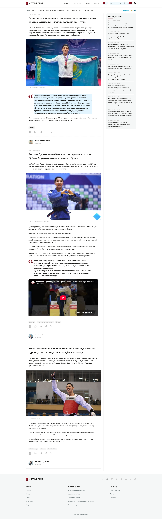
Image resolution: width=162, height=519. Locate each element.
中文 (124, 3)
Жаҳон (28, 505)
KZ (111, 3)
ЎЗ (131, 3)
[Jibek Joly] (125, 10)
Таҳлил (96, 3)
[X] (51, 132)
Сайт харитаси (115, 490)
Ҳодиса (48, 10)
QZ (114, 3)
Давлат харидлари (74, 505)
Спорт (31, 127)
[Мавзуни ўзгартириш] (105, 3)
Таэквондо (33, 449)
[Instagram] (30, 132)
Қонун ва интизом (58, 10)
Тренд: (28, 10)
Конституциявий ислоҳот (74, 10)
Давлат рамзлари (74, 498)
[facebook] (117, 479)
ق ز (127, 3)
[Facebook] (46, 132)
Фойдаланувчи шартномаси (77, 490)
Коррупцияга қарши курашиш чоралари (81, 501)
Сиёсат (28, 494)
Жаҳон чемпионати (45, 322)
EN (120, 3)
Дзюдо (32, 322)
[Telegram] (40, 132)
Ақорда (33, 10)
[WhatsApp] (35, 132)
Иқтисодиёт (30, 501)
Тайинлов (41, 10)
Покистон (52, 449)
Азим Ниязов (33, 435)
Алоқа (112, 494)
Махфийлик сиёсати (74, 494)
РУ (117, 3)
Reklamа (113, 498)
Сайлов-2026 (88, 10)
